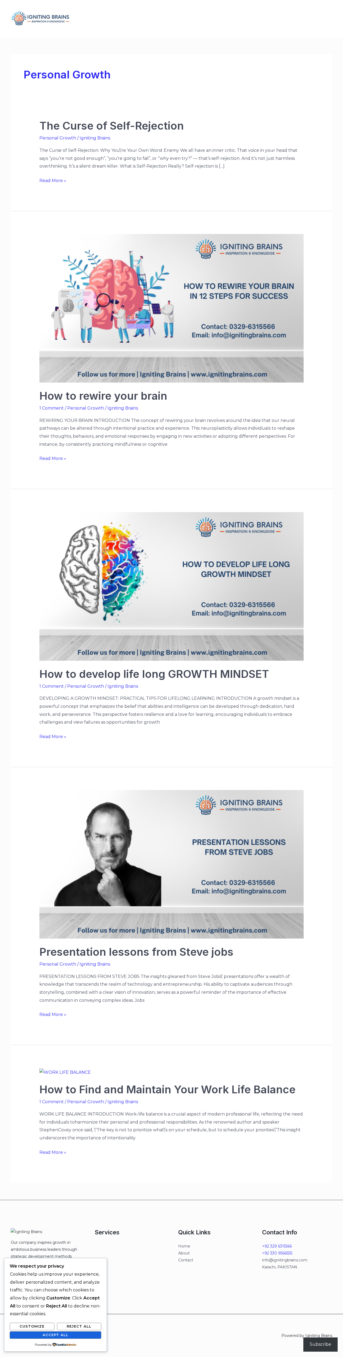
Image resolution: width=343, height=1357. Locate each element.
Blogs (102, 18)
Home (85, 18)
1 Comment (51, 408)
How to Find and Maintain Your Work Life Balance (167, 1089)
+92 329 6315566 (277, 1246)
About (178, 18)
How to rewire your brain (103, 395)
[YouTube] (264, 18)
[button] (302, 18)
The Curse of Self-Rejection (111, 125)
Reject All (79, 1326)
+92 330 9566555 (277, 1253)
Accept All (55, 1335)
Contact (157, 18)
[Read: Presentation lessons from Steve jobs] (171, 864)
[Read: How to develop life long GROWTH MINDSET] (171, 585)
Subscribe (320, 1344)
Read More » (52, 180)
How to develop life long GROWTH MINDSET (154, 674)
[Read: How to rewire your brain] (171, 308)
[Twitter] (242, 18)
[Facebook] (231, 18)
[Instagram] (253, 18)
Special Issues (129, 18)
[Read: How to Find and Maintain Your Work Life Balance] (65, 1072)
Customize (32, 1326)
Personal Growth (57, 138)
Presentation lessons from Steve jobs (136, 951)
